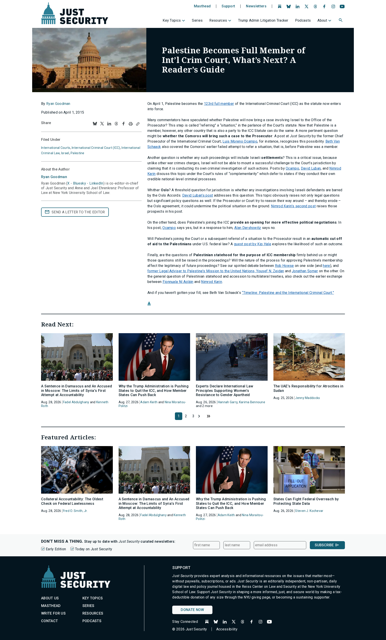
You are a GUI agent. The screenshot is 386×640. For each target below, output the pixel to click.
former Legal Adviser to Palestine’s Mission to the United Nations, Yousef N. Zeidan (215, 271)
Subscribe (324, 545)
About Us (50, 598)
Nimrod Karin (211, 282)
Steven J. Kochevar (309, 511)
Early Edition (56, 549)
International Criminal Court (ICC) (96, 148)
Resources (218, 20)
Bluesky (79, 183)
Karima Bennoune (252, 402)
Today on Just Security (93, 549)
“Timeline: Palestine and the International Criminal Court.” (288, 293)
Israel (65, 153)
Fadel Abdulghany (76, 402)
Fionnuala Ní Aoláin (178, 282)
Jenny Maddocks (307, 398)
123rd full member (219, 104)
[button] (341, 21)
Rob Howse (284, 266)
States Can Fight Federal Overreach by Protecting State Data (306, 501)
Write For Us (53, 613)
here (326, 266)
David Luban (311, 168)
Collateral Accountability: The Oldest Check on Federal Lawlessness (72, 501)
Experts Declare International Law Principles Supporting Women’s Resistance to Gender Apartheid (224, 390)
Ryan (54, 177)
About (322, 20)
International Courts (55, 148)
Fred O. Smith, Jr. (75, 511)
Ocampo (292, 168)
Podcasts (303, 20)
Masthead (202, 6)
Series (197, 20)
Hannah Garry (227, 402)
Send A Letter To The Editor (78, 212)
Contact (49, 621)
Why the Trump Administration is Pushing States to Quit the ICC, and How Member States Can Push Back (154, 390)
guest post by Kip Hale (252, 244)
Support (228, 6)
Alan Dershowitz (247, 228)
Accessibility (226, 629)
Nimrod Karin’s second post (293, 206)
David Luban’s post (197, 195)
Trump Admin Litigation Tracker (263, 20)
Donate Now (192, 610)
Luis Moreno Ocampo (239, 141)
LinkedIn (96, 183)
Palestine (77, 153)
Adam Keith (148, 402)
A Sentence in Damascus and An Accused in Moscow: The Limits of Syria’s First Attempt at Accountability (76, 390)
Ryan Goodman (58, 104)
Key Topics (172, 20)
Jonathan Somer (305, 271)
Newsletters (256, 6)
